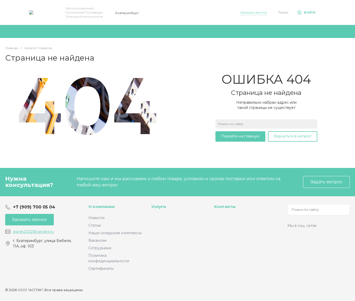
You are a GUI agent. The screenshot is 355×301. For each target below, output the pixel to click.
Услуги (158, 206)
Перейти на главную (240, 136)
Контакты (225, 206)
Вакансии (97, 240)
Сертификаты (101, 268)
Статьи (94, 225)
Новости (96, 217)
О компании (101, 206)
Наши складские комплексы (115, 233)
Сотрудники (99, 248)
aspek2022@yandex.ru (33, 231)
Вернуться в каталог (293, 136)
